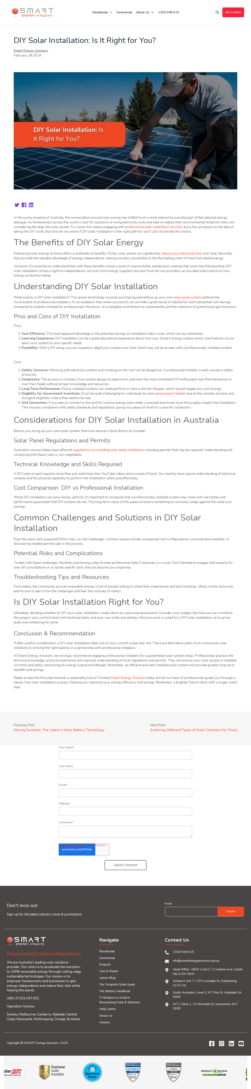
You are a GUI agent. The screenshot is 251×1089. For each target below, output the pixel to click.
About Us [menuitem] (106, 1015)
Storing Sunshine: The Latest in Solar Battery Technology (59, 730)
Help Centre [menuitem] (107, 1009)
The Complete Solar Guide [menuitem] (117, 984)
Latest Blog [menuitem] (107, 978)
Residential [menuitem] (107, 951)
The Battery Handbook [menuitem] (114, 991)
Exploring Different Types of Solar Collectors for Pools (193, 730)
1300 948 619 (183, 952)
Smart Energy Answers (31, 50)
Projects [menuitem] (105, 964)
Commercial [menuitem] (107, 958)
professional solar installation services (153, 227)
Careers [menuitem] (104, 1022)
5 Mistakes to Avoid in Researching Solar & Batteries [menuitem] (119, 999)
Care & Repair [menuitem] (108, 971)
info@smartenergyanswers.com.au (196, 961)
